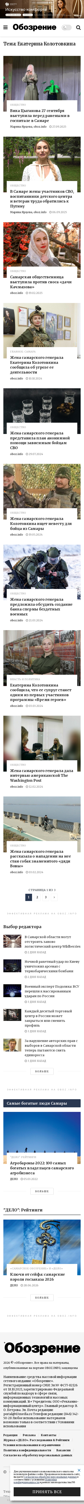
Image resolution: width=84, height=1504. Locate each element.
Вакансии (63, 1450)
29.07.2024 (35, 454)
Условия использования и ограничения (31, 1445)
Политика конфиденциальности (27, 1450)
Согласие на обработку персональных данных (37, 1455)
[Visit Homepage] (34, 27)
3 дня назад (36, 1001)
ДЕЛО (14, 1179)
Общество (18, 105)
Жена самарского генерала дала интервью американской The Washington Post (41, 775)
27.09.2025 (59, 126)
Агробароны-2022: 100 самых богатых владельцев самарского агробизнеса (42, 1168)
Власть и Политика (25, 679)
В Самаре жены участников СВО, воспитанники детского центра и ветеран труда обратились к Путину (42, 198)
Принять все (47, 1492)
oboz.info (16, 293)
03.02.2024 (35, 872)
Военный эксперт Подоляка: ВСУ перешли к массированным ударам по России (52, 991)
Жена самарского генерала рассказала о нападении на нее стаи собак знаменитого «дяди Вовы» (40, 858)
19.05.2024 (35, 534)
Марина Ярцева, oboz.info (28, 126)
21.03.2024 (35, 620)
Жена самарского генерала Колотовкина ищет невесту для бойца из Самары (41, 523)
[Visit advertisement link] (42, 9)
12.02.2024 (35, 786)
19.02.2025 (35, 293)
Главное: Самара (23, 351)
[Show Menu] (5, 27)
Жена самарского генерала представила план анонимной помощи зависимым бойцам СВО (40, 440)
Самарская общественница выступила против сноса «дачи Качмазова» (41, 282)
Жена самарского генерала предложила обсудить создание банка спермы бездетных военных (41, 606)
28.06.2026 (31, 1285)
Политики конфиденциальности (35, 1481)
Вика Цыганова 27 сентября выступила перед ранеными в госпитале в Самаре (40, 115)
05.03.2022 (30, 1179)
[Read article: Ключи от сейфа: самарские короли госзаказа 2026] (42, 1247)
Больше (42, 1071)
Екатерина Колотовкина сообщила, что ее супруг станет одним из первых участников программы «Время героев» (40, 692)
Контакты (48, 1435)
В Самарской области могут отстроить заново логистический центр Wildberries (52, 942)
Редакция (10, 1435)
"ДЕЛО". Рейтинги (23, 1157)
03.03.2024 (35, 706)
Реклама (29, 1435)
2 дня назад (36, 952)
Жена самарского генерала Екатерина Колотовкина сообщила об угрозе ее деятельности (36, 364)
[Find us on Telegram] (4, 1471)
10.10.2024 (35, 378)
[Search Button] (78, 27)
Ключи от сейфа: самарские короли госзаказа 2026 (37, 1277)
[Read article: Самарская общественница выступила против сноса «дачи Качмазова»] (42, 250)
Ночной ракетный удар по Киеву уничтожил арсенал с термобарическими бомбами (52, 966)
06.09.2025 (59, 212)
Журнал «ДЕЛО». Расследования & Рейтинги (36, 1440)
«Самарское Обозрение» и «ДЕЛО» (36, 1268)
